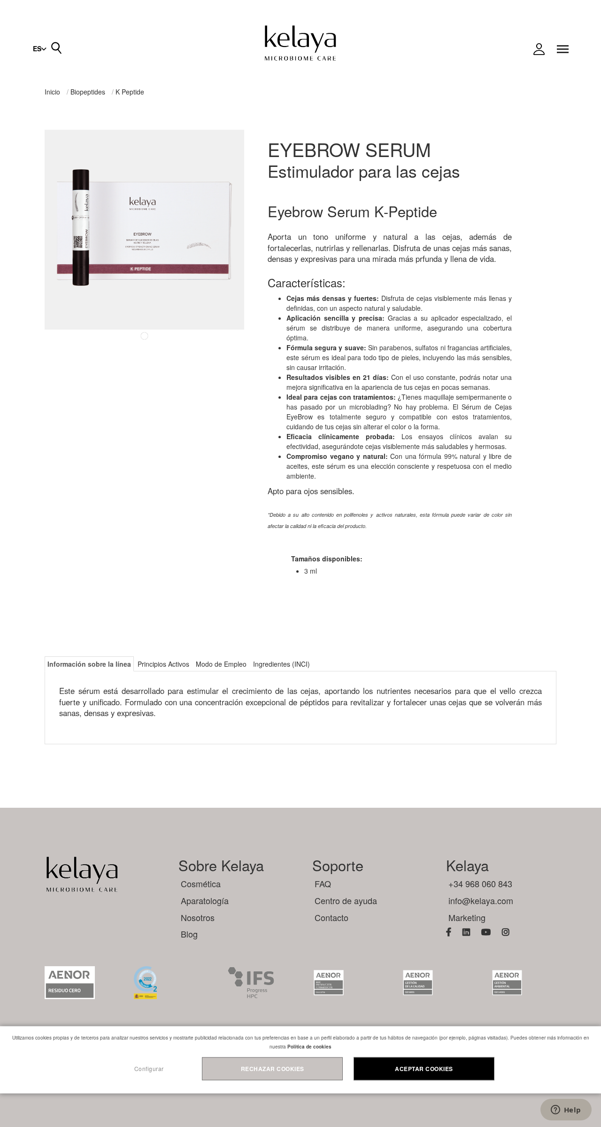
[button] (39, 48)
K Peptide (130, 91)
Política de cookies (309, 1046)
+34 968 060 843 (480, 883)
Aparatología (205, 900)
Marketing (466, 917)
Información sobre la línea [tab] (89, 664)
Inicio (52, 91)
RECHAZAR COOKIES (272, 1068)
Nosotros (198, 917)
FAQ (323, 883)
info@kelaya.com (480, 900)
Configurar (149, 1068)
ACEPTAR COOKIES (424, 1068)
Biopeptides (87, 91)
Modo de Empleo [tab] (221, 664)
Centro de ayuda (346, 900)
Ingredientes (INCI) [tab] (281, 664)
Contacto (331, 917)
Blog (189, 934)
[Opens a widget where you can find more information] (566, 1110)
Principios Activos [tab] (163, 664)
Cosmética (201, 883)
